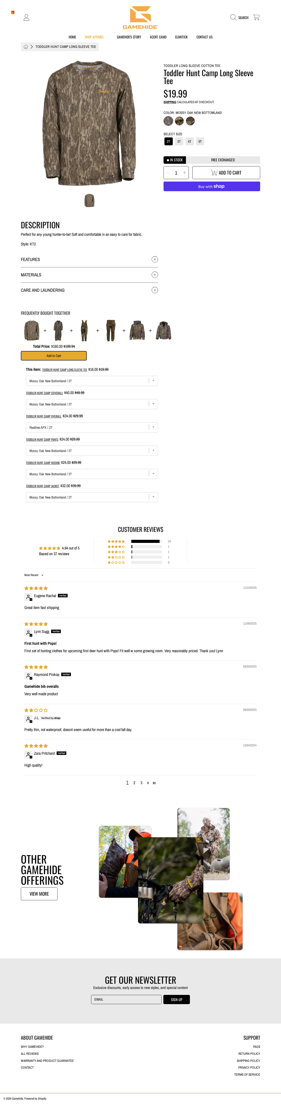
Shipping (170, 102)
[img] (36, 588)
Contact (27, 1067)
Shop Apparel (95, 37)
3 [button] (141, 782)
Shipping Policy (248, 1061)
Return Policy (249, 1054)
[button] (240, 17)
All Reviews (30, 1054)
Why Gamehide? (32, 1047)
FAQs (256, 1047)
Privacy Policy (249, 1067)
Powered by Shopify (35, 1098)
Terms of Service (247, 1074)
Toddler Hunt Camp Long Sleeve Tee (66, 46)
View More (39, 893)
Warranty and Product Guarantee (47, 1061)
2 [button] (134, 782)
